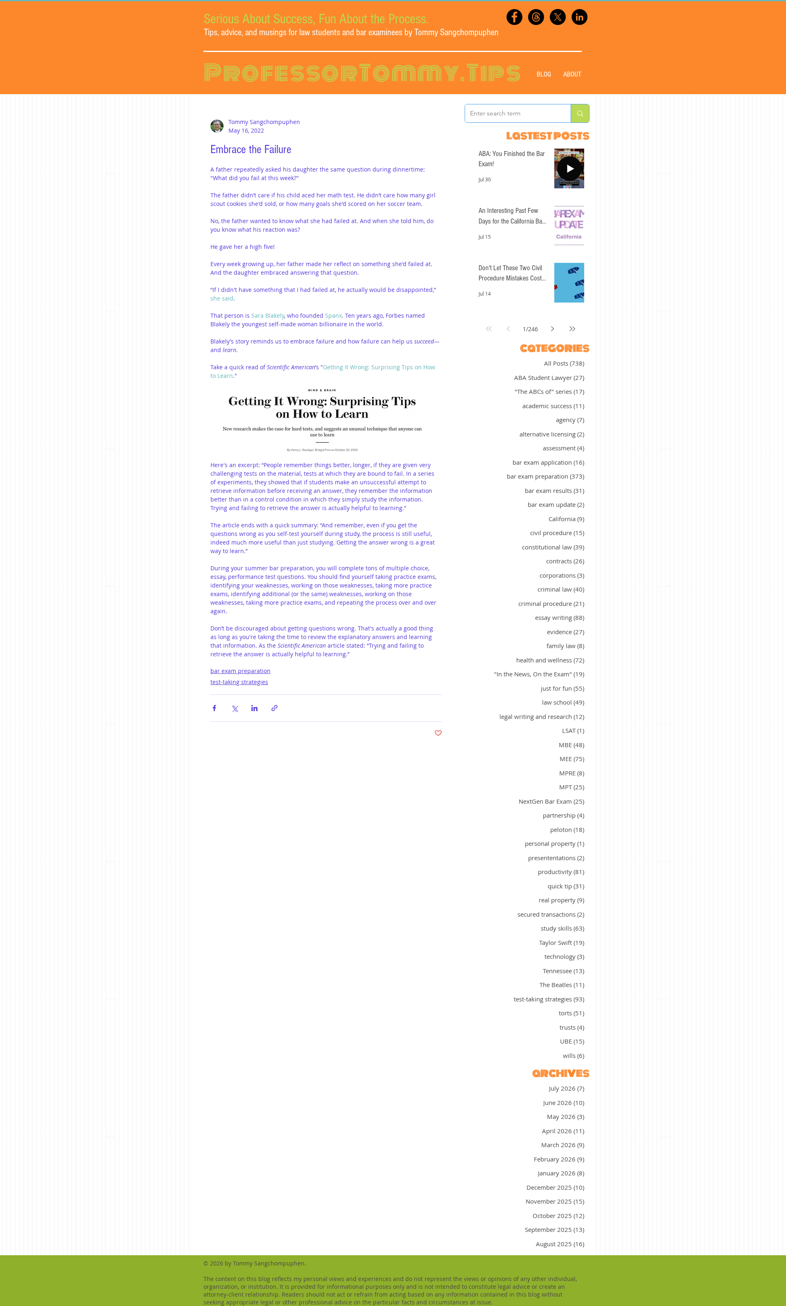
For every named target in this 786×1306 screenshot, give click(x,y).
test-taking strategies (239, 682)
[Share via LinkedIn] (254, 708)
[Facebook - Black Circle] (514, 17)
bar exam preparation (240, 671)
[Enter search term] (580, 113)
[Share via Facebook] (214, 708)
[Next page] (552, 328)
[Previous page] (508, 328)
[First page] (488, 328)
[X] (558, 17)
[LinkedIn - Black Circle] (579, 17)
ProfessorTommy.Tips (363, 73)
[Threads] (536, 17)
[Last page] (572, 328)
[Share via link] (274, 708)
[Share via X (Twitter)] (234, 708)
